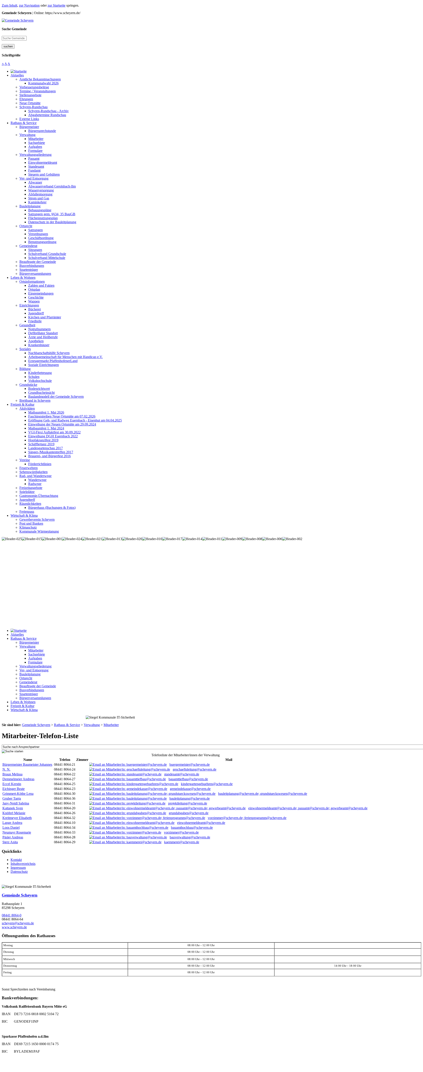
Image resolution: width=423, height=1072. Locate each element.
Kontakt (16, 860)
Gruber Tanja (11, 798)
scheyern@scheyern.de (18, 923)
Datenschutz (19, 871)
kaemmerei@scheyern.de (181, 842)
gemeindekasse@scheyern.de (190, 789)
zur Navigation (29, 5)
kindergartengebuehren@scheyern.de (207, 784)
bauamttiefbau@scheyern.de (188, 779)
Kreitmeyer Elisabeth (17, 818)
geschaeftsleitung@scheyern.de (194, 769)
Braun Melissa (12, 774)
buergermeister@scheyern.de (189, 764)
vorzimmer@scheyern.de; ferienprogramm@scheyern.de (247, 818)
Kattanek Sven (12, 808)
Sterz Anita (10, 842)
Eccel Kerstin (11, 784)
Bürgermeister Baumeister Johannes (27, 764)
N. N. (6, 769)
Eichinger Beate (13, 789)
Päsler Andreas (12, 837)
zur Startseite (56, 5)
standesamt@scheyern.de (181, 774)
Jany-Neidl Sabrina (15, 803)
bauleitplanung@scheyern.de (189, 798)
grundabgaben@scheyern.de (188, 813)
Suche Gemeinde (14, 29)
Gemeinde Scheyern (19, 895)
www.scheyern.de (14, 927)
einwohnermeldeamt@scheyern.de (201, 823)
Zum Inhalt (9, 5)
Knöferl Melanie (13, 813)
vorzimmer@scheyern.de (181, 832)
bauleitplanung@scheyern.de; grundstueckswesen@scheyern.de (262, 793)
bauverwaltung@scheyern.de (190, 837)
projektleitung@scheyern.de (187, 803)
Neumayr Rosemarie (16, 832)
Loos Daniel (11, 827)
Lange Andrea (12, 823)
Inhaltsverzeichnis (23, 864)
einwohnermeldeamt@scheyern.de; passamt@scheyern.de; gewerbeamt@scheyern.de (307, 808)
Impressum (18, 867)
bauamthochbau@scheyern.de (192, 827)
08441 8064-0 (11, 915)
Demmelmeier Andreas (18, 779)
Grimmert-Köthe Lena (17, 793)
